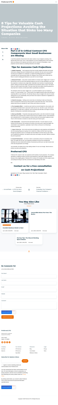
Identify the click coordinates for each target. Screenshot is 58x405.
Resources (32, 346)
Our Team (3, 348)
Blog (31, 348)
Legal (45, 346)
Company (3, 346)
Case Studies (32, 350)
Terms (45, 350)
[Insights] (29, 189)
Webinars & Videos (33, 352)
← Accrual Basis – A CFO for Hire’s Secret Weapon (12, 190)
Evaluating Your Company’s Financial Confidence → (44, 190)
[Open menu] (56, 1)
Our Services (18, 346)
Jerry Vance (5, 37)
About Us (3, 350)
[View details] (2, 342)
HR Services (18, 350)
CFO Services (18, 348)
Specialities (18, 352)
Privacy (45, 348)
